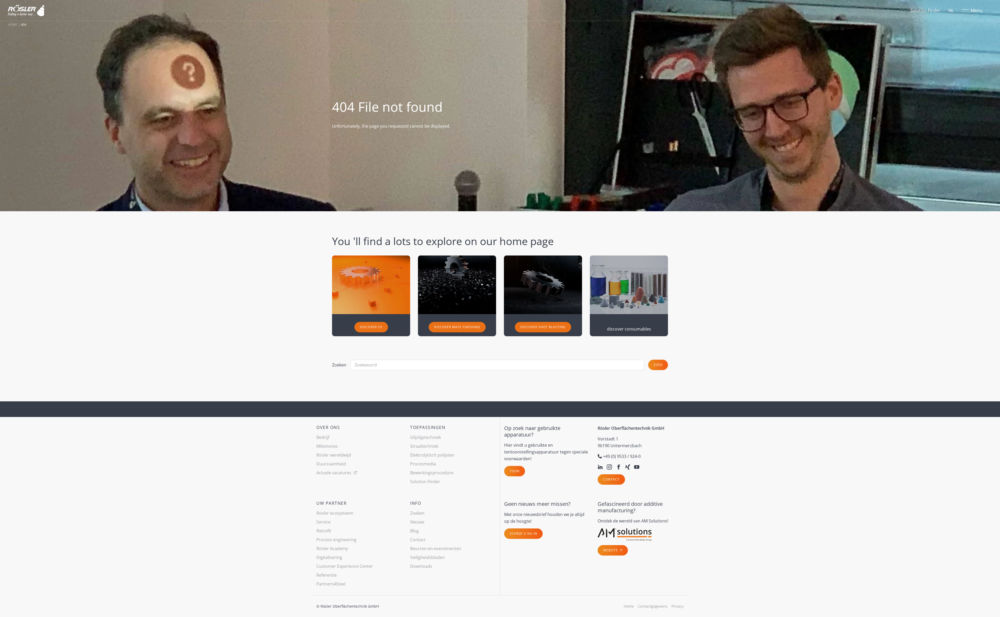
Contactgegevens (652, 606)
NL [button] (951, 10)
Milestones (327, 446)
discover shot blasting (543, 327)
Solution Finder (925, 10)
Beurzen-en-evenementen (435, 548)
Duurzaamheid (331, 464)
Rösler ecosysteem (334, 513)
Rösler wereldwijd (333, 455)
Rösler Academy (332, 548)
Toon (515, 471)
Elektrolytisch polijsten (432, 455)
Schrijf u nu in (523, 533)
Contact (611, 479)
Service (323, 522)
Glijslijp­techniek (425, 437)
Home (12, 24)
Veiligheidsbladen (427, 557)
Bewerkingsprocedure (431, 473)
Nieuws (417, 522)
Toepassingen (427, 427)
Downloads (421, 566)
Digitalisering (329, 557)
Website (611, 550)
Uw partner (331, 503)
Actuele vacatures (334, 473)
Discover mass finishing (457, 327)
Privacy (677, 606)
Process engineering (336, 540)
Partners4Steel (331, 584)
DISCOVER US (371, 327)
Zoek (658, 365)
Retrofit (323, 531)
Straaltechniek (424, 446)
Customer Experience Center (344, 566)
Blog (414, 531)
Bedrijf (322, 437)
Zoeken (339, 365)
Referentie (326, 575)
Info (415, 503)
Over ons (328, 427)
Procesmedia (423, 464)
